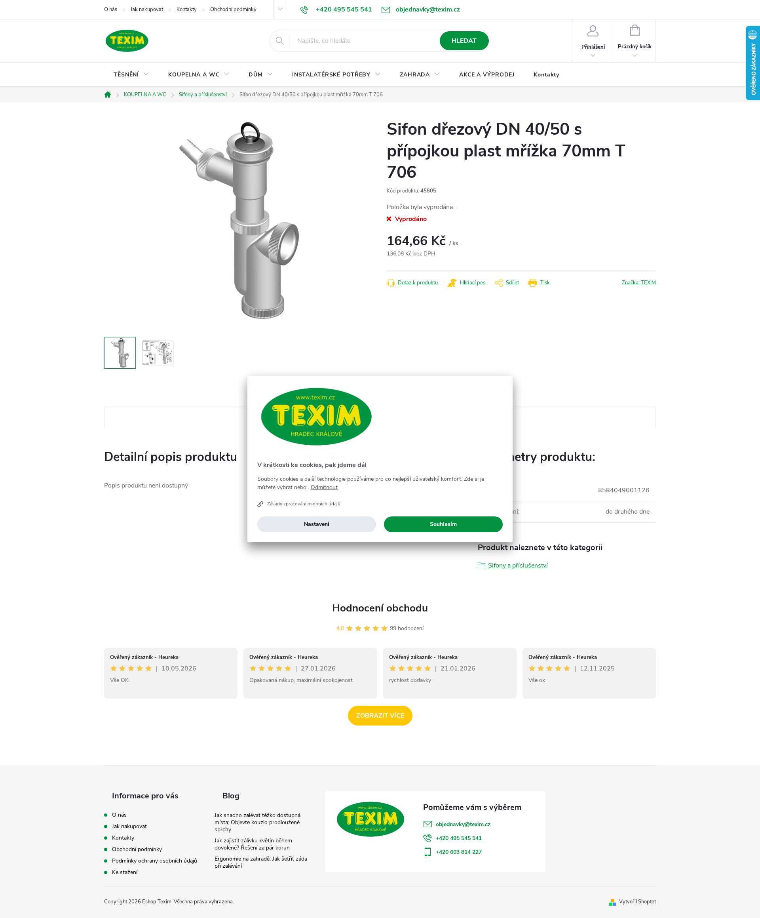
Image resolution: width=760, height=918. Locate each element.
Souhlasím (443, 524)
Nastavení (316, 524)
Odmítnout (324, 487)
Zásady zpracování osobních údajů (303, 504)
